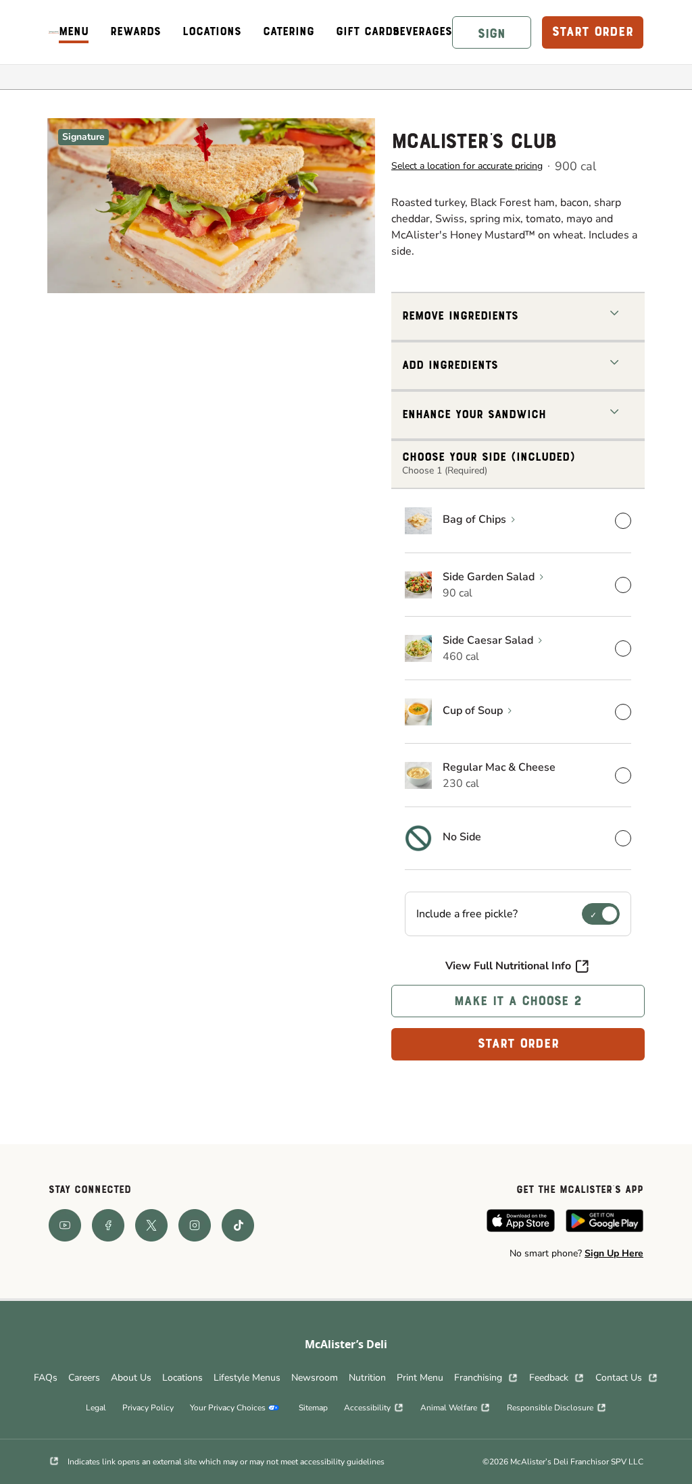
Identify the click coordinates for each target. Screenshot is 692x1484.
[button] (491, 32)
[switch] (601, 914)
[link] (54, 32)
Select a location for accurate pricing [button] (467, 165)
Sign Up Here (614, 1253)
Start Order (518, 1044)
